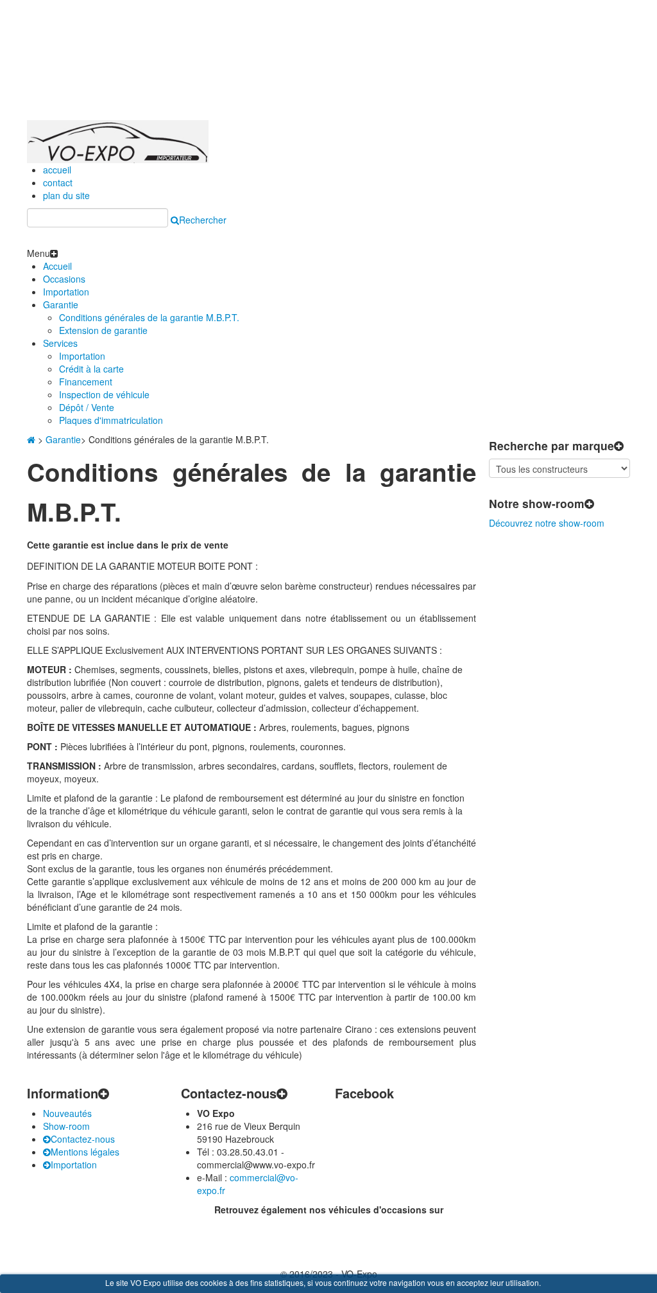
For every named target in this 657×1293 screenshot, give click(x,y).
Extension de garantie (103, 330)
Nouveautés (67, 1113)
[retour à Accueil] (31, 439)
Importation (66, 291)
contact (58, 182)
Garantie (60, 304)
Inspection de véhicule (104, 394)
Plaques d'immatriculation (111, 420)
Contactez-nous (83, 1138)
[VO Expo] (118, 140)
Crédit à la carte (91, 368)
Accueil (57, 265)
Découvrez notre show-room (546, 522)
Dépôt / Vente (86, 407)
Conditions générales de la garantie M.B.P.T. (149, 317)
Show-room (66, 1126)
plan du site (66, 195)
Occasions (64, 278)
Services (60, 343)
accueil (57, 169)
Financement (85, 381)
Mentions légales (85, 1151)
